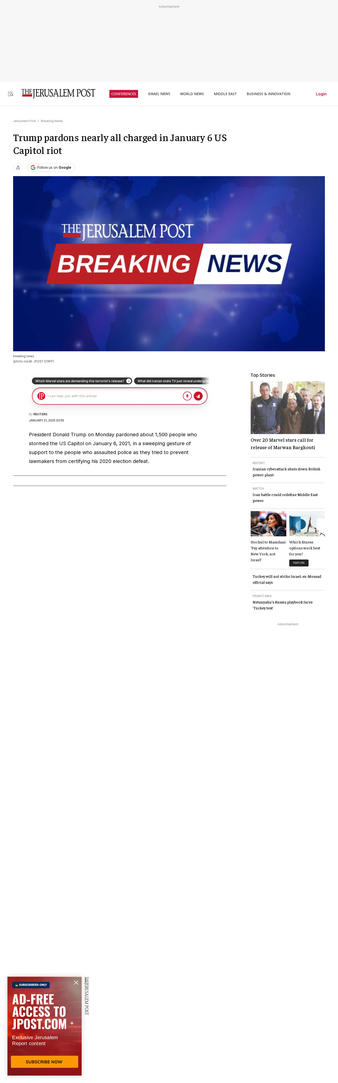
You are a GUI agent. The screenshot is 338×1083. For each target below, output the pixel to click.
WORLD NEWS (192, 94)
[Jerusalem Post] (55, 93)
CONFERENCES (123, 94)
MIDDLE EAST (225, 94)
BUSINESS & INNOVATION (268, 94)
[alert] (44, 1026)
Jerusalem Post (24, 121)
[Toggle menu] (10, 93)
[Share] (18, 167)
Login (321, 93)
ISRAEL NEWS (159, 94)
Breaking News (52, 121)
